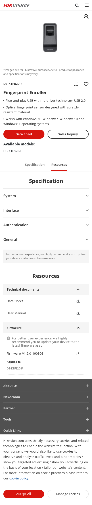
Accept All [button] (23, 494)
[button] (35, 164)
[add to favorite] (85, 83)
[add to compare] (76, 83)
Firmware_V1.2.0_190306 (25, 353)
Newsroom (11, 397)
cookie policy (18, 478)
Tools (7, 419)
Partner (9, 408)
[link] (38, 301)
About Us (10, 386)
